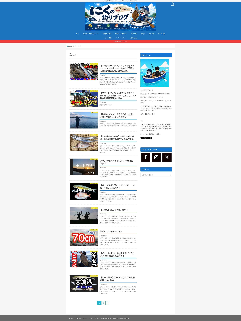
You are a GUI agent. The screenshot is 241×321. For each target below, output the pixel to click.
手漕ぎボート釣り (107, 33)
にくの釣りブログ (113, 318)
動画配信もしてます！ (121, 41)
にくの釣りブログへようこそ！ (91, 33)
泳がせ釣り (134, 33)
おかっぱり (152, 33)
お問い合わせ (133, 38)
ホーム (77, 33)
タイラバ (143, 33)
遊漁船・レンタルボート (121, 33)
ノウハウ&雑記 (108, 38)
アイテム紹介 (161, 33)
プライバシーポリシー (121, 38)
